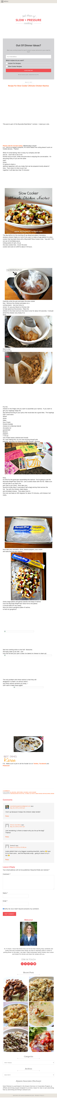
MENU (6, 1)
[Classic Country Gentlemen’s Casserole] (41, 989)
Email (5, 901)
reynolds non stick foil (17, 793)
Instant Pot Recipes (14, 63)
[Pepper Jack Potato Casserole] (15, 1014)
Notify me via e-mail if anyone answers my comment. (21, 909)
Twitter (35, 763)
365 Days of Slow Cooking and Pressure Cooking (28, 20)
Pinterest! (6, 765)
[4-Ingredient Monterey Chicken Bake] (41, 1039)
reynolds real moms (48, 793)
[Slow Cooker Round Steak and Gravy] (15, 989)
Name (5, 893)
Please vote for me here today (13, 146)
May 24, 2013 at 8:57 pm (17, 826)
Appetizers (20, 792)
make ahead (38, 793)
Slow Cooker (32, 792)
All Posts (32, 793)
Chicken (25, 792)
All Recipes (13, 792)
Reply (7, 816)
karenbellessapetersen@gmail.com (20, 806)
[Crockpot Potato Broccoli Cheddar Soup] (41, 1014)
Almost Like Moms (15, 825)
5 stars (27, 793)
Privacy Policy (39, 1095)
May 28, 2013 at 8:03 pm (17, 808)
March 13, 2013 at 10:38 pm (18, 847)
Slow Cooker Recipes (15, 66)
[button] (28, 64)
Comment (6, 874)
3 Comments (6, 790)
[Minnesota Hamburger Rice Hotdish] (15, 1039)
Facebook (42, 763)
